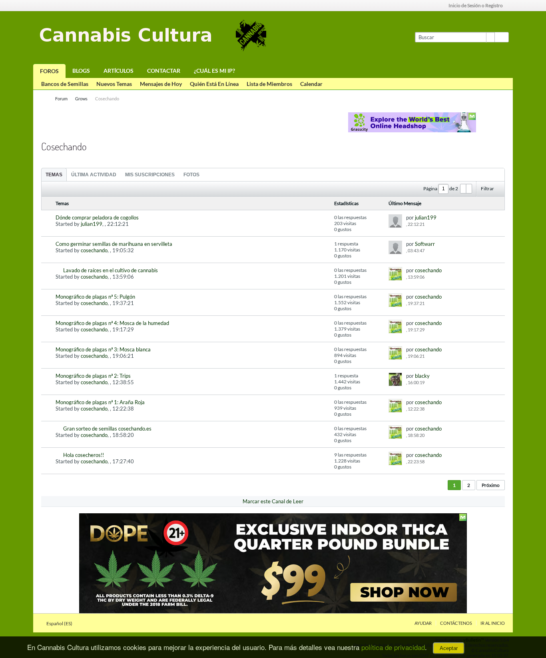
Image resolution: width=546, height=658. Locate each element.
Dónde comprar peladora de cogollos (97, 217)
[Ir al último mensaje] (428, 224)
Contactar (163, 70)
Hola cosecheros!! (83, 455)
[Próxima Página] (469, 188)
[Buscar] (501, 37)
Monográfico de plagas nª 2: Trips (93, 376)
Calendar (311, 83)
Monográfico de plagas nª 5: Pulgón (95, 296)
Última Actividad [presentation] (93, 174)
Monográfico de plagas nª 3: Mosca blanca (103, 349)
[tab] (54, 174)
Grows (81, 98)
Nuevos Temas (114, 83)
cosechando (94, 250)
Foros (49, 71)
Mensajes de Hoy (161, 83)
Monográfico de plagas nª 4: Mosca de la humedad (112, 323)
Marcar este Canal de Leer (273, 501)
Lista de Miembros (269, 83)
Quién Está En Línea (214, 83)
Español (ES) (59, 623)
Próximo (491, 485)
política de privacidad (393, 647)
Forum (61, 98)
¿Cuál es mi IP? (214, 70)
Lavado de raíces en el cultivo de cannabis (110, 270)
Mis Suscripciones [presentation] (150, 174)
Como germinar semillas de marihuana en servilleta (114, 244)
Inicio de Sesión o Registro (475, 5)
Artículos (119, 70)
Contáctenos (456, 623)
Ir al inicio (492, 623)
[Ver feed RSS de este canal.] (112, 143)
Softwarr (425, 244)
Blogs (81, 70)
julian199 (91, 224)
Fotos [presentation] (191, 174)
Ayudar (423, 623)
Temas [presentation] (54, 174)
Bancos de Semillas (64, 83)
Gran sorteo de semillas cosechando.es (107, 428)
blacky (422, 376)
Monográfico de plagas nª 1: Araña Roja (100, 402)
